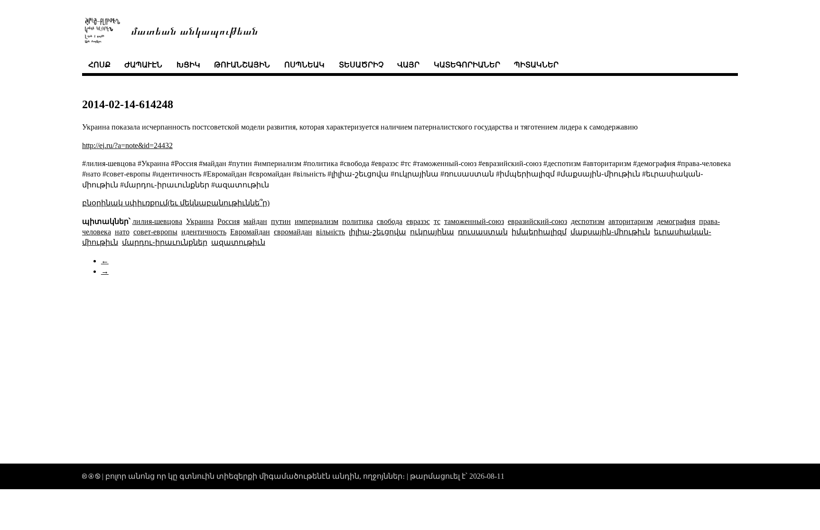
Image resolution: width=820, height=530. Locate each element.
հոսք (99, 65)
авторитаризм (630, 221)
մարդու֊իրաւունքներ (164, 242)
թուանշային (242, 65)
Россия (228, 221)
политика (357, 221)
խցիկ (188, 65)
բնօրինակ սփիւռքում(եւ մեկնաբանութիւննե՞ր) (176, 203)
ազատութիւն (238, 242)
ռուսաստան (483, 232)
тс (437, 221)
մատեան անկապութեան (194, 30)
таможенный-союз (474, 221)
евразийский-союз (537, 221)
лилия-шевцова (157, 221)
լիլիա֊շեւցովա (377, 232)
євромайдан (293, 232)
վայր (408, 65)
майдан (255, 221)
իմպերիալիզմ (539, 232)
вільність (330, 232)
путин (281, 221)
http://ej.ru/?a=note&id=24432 (127, 145)
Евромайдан (250, 232)
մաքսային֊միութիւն (610, 232)
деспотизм (588, 221)
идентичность (203, 232)
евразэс (418, 221)
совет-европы (155, 232)
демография (676, 221)
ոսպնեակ (304, 65)
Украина (200, 221)
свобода (389, 221)
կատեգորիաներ (467, 65)
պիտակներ (536, 65)
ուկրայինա (432, 232)
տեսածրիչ (361, 65)
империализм (316, 221)
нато (122, 232)
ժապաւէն (143, 65)
